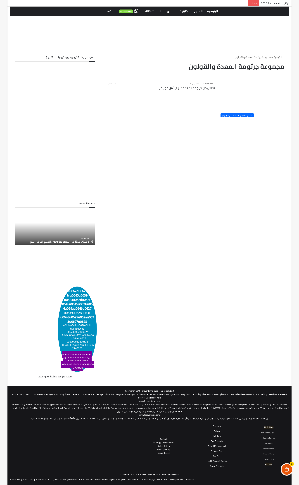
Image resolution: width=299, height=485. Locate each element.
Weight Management (217, 446)
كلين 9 (184, 11)
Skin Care (217, 456)
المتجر (198, 11)
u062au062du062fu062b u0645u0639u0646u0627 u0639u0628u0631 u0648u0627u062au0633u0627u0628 (77, 361)
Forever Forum (163, 453)
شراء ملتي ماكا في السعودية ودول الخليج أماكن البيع (61, 241)
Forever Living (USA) (268, 433)
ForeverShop (207, 83)
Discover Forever (269, 438)
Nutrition (217, 436)
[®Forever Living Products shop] (149, 29)
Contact (163, 439)
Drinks (217, 431)
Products (217, 426)
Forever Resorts (268, 448)
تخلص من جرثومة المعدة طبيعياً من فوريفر (187, 88)
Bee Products (217, 441)
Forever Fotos (269, 459)
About (149, 11)
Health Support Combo (217, 461)
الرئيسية (212, 11)
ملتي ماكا (166, 11)
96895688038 (163, 442)
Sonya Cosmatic (217, 466)
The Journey (268, 443)
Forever (266, 454)
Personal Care (217, 451)
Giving (271, 454)
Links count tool (75, 479)
